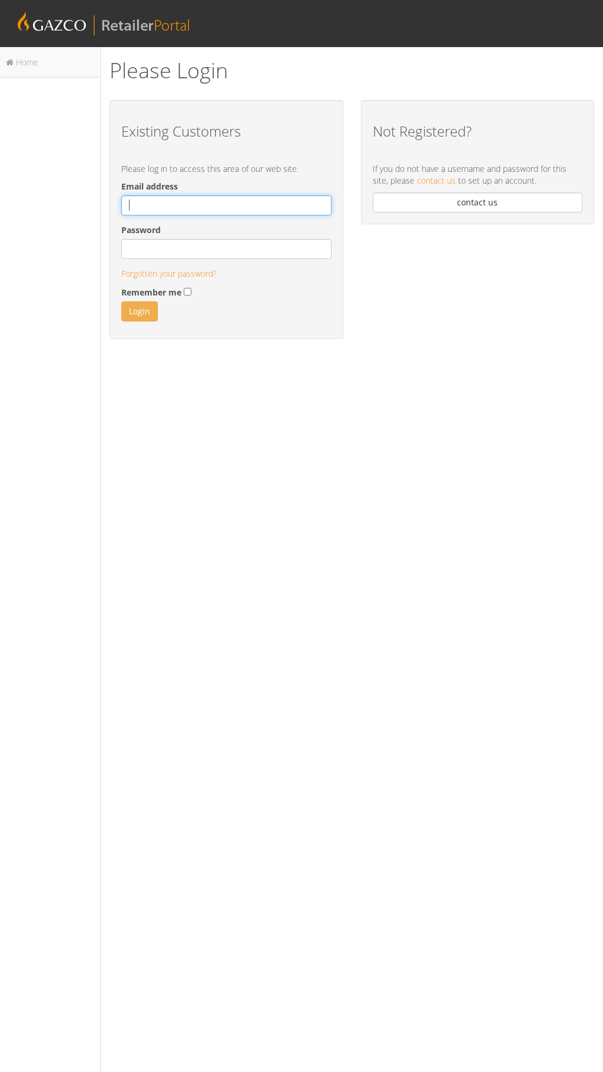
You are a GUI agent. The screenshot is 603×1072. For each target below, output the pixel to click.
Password (141, 229)
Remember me (151, 292)
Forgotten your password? (169, 273)
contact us (437, 180)
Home (26, 62)
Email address (149, 186)
